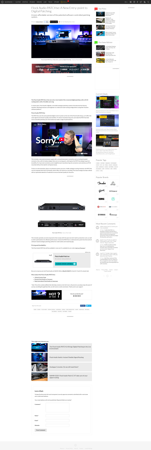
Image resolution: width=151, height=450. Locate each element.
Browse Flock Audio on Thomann (43, 279)
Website (37, 425)
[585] (101, 191)
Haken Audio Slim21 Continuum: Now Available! (109, 227)
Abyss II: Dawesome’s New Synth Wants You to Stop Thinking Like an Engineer (107, 105)
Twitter (141, 2)
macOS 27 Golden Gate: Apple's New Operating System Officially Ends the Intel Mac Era (109, 254)
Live (45, 2)
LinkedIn (130, 2)
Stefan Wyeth (39, 21)
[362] (113, 198)
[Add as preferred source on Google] (54, 22)
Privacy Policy (105, 269)
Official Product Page (40, 277)
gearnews (8, 2)
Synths (25, 2)
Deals (65, 2)
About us (98, 269)
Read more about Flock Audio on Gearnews (46, 281)
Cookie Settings (107, 271)
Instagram (134, 2)
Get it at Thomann (80, 248)
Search (148, 2)
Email (36, 420)
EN (126, 2)
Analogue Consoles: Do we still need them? (64, 367)
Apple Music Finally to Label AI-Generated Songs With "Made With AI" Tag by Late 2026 (108, 241)
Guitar (18, 2)
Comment (38, 404)
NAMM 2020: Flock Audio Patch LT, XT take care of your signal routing (69, 376)
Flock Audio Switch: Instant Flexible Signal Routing (67, 357)
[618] (113, 183)
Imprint (111, 269)
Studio (32, 2)
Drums (39, 2)
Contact (116, 269)
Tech (50, 2)
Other (56, 2)
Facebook (137, 2)
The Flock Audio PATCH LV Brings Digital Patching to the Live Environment (70, 347)
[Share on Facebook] (82, 306)
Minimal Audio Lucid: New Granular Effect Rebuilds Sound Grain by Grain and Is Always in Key (107, 124)
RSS (144, 2)
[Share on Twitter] (88, 306)
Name (37, 415)
